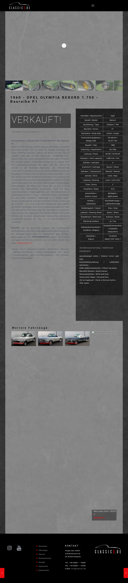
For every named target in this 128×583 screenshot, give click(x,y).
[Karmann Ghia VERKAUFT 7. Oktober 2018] (2, 573)
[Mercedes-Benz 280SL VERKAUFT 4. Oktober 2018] (126, 573)
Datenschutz (44, 570)
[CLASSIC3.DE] (19, 5)
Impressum (43, 566)
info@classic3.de (24, 243)
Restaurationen (45, 558)
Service (42, 554)
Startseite (43, 546)
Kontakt (42, 562)
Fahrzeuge (43, 550)
